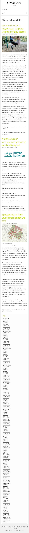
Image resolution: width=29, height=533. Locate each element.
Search (3, 13)
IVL (25, 162)
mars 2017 (5, 453)
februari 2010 (6, 520)
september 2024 (7, 348)
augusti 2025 (6, 332)
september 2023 (7, 365)
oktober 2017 (6, 446)
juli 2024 (5, 351)
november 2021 (6, 396)
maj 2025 (5, 337)
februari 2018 (6, 442)
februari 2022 (6, 392)
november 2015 (6, 469)
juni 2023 (5, 369)
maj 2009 (5, 521)
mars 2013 (5, 487)
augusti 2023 (6, 367)
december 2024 (6, 344)
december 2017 (6, 443)
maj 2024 (5, 354)
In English (4, 9)
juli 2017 (5, 449)
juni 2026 (5, 320)
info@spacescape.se (8, 208)
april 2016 (5, 464)
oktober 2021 (6, 398)
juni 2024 (5, 352)
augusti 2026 (6, 318)
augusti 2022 (6, 384)
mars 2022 (5, 391)
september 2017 (6, 447)
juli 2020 (5, 411)
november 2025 (6, 328)
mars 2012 (5, 499)
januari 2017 (6, 456)
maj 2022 (5, 388)
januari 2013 (6, 490)
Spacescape (19, 162)
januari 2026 (6, 325)
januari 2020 (6, 419)
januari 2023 (6, 376)
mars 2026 (5, 324)
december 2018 (6, 432)
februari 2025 (6, 341)
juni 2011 (5, 507)
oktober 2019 (6, 423)
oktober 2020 (6, 406)
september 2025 (7, 331)
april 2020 (5, 415)
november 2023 (6, 362)
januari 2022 (6, 393)
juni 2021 (5, 399)
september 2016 (6, 459)
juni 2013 (5, 484)
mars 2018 (5, 440)
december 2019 (6, 420)
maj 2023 (5, 371)
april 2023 (5, 372)
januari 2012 (6, 501)
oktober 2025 (6, 330)
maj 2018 (5, 439)
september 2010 (6, 518)
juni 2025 (5, 335)
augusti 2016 (6, 460)
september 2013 (6, 483)
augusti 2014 (6, 477)
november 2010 (6, 517)
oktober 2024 (6, 347)
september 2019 (6, 425)
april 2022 (5, 389)
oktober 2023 (6, 364)
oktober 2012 (6, 494)
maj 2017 (5, 452)
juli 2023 (5, 368)
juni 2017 (5, 450)
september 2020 (7, 408)
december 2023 (6, 361)
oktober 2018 (6, 435)
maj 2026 (5, 321)
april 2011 (5, 510)
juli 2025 (5, 334)
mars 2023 (5, 374)
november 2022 (6, 379)
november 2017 (6, 445)
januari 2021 (6, 403)
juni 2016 (5, 462)
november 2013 (6, 482)
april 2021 (5, 401)
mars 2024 (5, 357)
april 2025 (5, 338)
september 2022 (7, 382)
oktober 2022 (6, 381)
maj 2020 (5, 413)
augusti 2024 (6, 349)
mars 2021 (5, 402)
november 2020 (6, 405)
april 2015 (5, 474)
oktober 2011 (6, 506)
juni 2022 (5, 386)
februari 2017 (6, 455)
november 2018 (6, 433)
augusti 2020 (6, 409)
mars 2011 (5, 511)
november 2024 (6, 345)
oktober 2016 (6, 457)
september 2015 (6, 472)
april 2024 (5, 355)
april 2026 (5, 322)
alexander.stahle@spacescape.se (13, 132)
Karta (15, 528)
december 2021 (6, 395)
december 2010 (6, 516)
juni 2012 (5, 496)
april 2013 (5, 486)
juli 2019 (5, 428)
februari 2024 (6, 358)
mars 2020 (5, 416)
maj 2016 (5, 463)
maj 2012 (5, 497)
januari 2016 (6, 467)
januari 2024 (6, 359)
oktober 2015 (6, 470)
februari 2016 (6, 466)
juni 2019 (5, 429)
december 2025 (6, 327)
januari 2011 (6, 514)
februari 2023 (6, 375)
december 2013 (6, 480)
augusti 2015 (6, 473)
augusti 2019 (6, 426)
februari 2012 (6, 500)
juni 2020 (5, 412)
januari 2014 (6, 479)
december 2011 (6, 503)
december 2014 (6, 476)
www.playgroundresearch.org (9, 119)
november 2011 (6, 504)
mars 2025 (5, 340)
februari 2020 (6, 418)
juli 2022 (5, 385)
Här (3, 309)
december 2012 (6, 491)
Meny (14, 6)
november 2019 (6, 422)
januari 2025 (6, 342)
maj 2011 (5, 508)
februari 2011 (6, 513)
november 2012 (6, 493)
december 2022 (6, 378)
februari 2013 (6, 489)
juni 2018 (5, 438)
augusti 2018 (6, 436)
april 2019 (5, 430)
